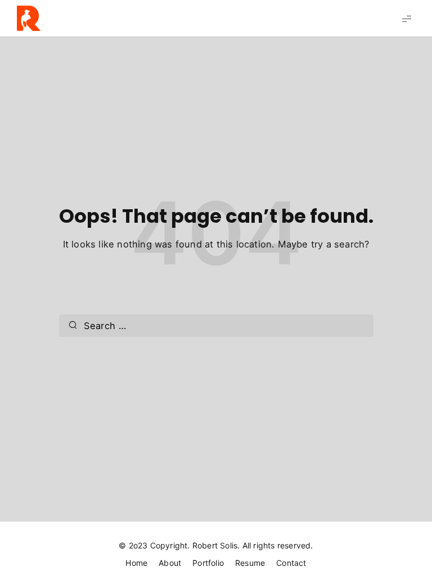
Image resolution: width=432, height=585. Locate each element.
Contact (291, 563)
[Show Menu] (407, 18)
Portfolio (208, 563)
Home (136, 563)
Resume (250, 563)
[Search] (73, 325)
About (170, 563)
